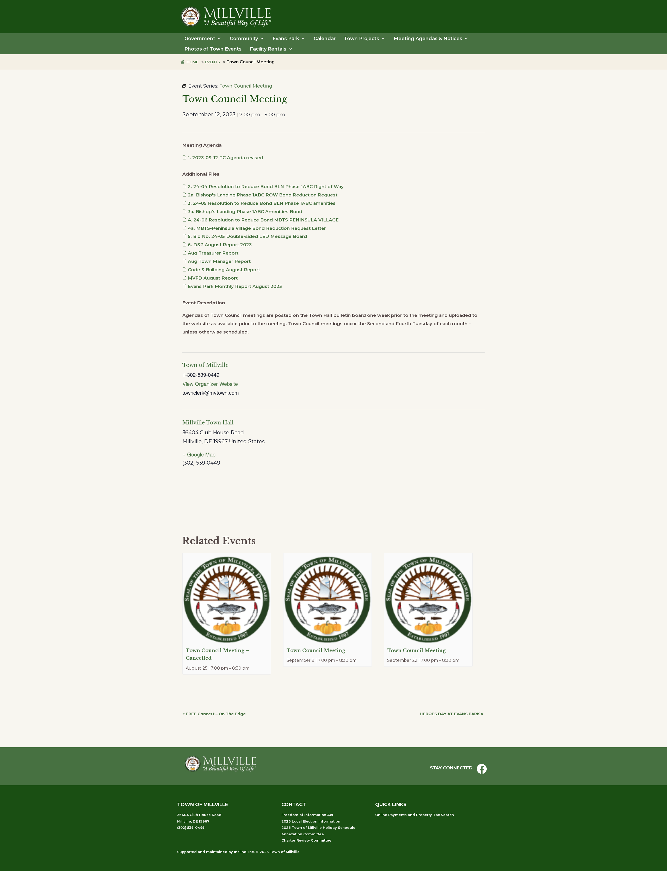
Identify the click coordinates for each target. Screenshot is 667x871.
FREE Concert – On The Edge (214, 713)
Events (212, 62)
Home (192, 62)
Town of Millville (205, 365)
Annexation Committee (302, 834)
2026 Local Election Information (310, 821)
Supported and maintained (202, 852)
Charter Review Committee (306, 840)
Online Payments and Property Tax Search (414, 815)
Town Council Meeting (316, 650)
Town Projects (361, 38)
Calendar (325, 38)
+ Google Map (198, 454)
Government (199, 38)
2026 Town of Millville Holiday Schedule (318, 827)
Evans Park (286, 38)
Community (244, 38)
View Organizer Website (210, 383)
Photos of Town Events (213, 49)
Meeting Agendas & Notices (428, 38)
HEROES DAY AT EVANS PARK (451, 713)
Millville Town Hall (208, 422)
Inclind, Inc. (244, 852)
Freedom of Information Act (307, 815)
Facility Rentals (268, 49)
